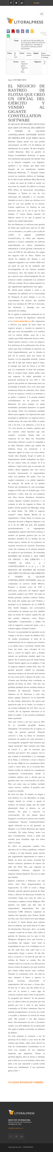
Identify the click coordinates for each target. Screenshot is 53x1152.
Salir (37, 3)
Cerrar (44, 35)
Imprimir (43, 33)
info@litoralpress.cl (15, 1128)
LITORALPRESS (28, 22)
